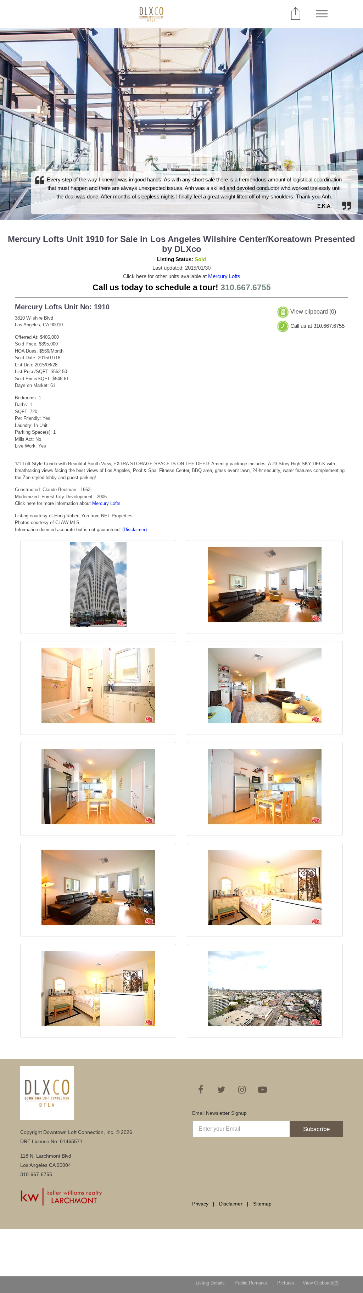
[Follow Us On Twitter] (221, 1089)
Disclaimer (230, 1204)
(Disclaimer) (134, 529)
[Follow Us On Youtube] (262, 1089)
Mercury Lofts (224, 276)
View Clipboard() (321, 1283)
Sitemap (262, 1204)
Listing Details (210, 1283)
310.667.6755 (245, 287)
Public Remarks (251, 1283)
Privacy (200, 1204)
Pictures (285, 1283)
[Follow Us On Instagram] (241, 1089)
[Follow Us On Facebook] (200, 1089)
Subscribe (316, 1129)
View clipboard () (313, 312)
